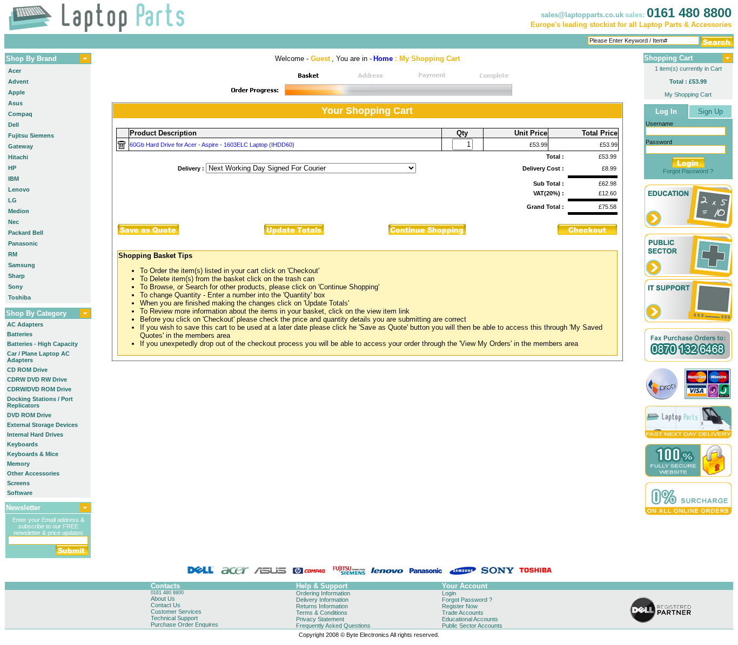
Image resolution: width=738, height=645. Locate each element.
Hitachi (18, 157)
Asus (15, 103)
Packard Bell (25, 232)
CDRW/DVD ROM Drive (39, 389)
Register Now (460, 606)
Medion (18, 211)
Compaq (20, 114)
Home (383, 59)
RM (12, 254)
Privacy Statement (320, 619)
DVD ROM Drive (29, 415)
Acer (14, 70)
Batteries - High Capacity (42, 344)
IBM (13, 178)
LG (12, 200)
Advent (18, 81)
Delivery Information (322, 599)
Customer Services (176, 611)
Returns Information (322, 606)
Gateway (20, 146)
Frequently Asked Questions (333, 625)
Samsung (21, 265)
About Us (163, 598)
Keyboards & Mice (32, 454)
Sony (15, 286)
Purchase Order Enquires (184, 624)
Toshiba (19, 297)
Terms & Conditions (321, 612)
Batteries (19, 334)
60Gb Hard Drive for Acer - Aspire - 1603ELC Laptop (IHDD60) (212, 144)
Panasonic (23, 243)
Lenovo (19, 189)
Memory (18, 463)
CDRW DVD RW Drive (37, 379)
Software (19, 493)
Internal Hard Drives (35, 434)
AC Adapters (25, 324)
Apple (16, 92)
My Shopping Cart (688, 94)
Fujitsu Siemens (31, 135)
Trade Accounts (463, 612)
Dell (13, 124)
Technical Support (174, 618)
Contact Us (165, 605)
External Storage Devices (42, 425)
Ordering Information (323, 593)
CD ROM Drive (27, 369)
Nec (13, 222)
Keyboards (22, 444)
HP (12, 168)
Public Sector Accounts (472, 625)
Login (449, 593)
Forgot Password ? (688, 171)
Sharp (16, 276)
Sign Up (710, 111)
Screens (18, 483)
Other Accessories (33, 473)
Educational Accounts (470, 619)
